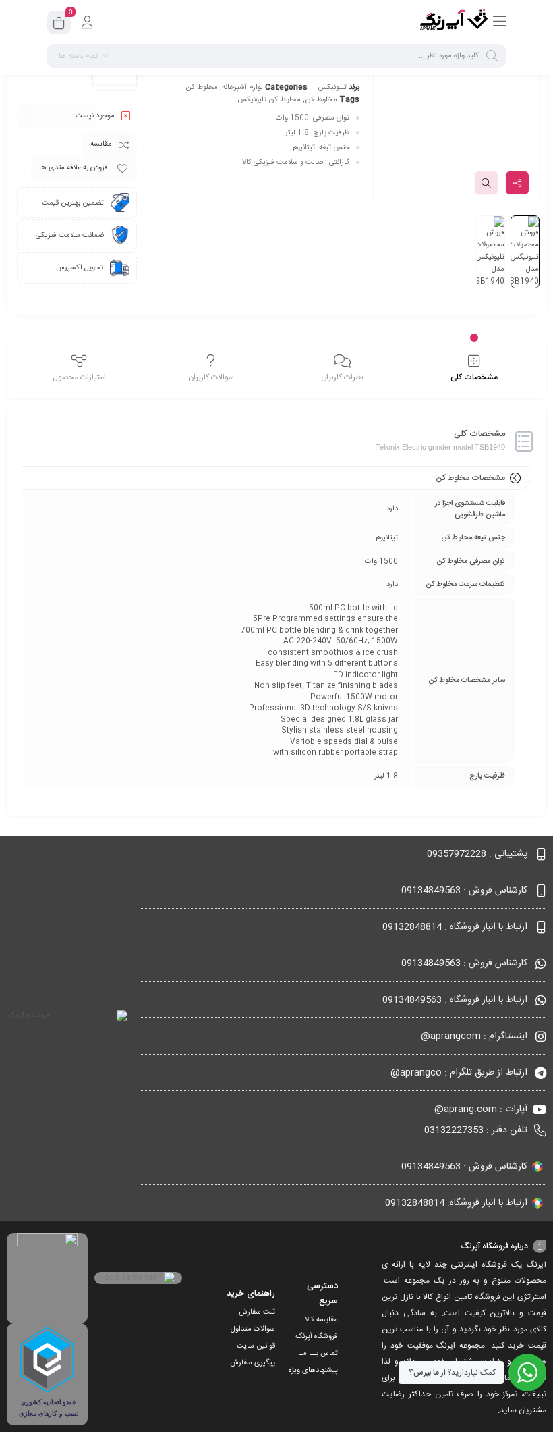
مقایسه (101, 144)
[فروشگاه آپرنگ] (454, 22)
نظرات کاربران (342, 377)
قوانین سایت (256, 1346)
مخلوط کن (201, 88)
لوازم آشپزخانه (242, 88)
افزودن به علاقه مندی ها (74, 168)
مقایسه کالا (321, 1320)
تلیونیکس (332, 88)
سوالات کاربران (211, 377)
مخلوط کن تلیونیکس (269, 100)
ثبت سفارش (257, 1312)
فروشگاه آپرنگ (316, 1337)
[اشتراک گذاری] (517, 183)
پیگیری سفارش (252, 1363)
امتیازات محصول (79, 377)
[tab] (474, 369)
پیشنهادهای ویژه (313, 1370)
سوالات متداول (253, 1329)
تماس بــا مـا (318, 1354)
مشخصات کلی (474, 377)
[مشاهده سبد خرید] (59, 25)
